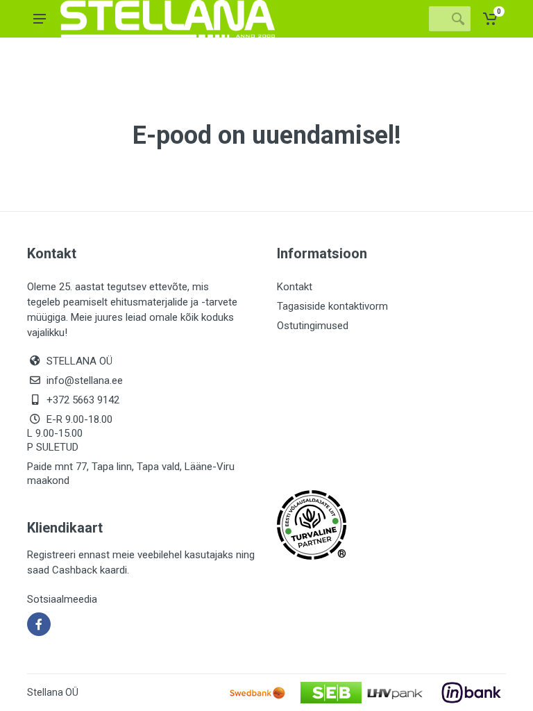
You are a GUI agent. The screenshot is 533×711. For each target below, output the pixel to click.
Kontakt (294, 287)
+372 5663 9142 (82, 400)
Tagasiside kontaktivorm (332, 306)
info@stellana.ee (84, 380)
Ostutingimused (312, 325)
